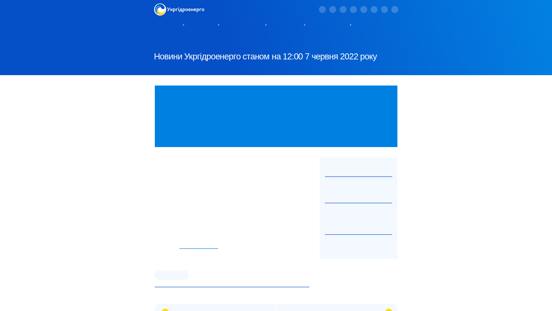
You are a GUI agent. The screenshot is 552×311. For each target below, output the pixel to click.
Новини (195, 39)
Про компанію (168, 24)
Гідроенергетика (171, 275)
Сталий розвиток (247, 24)
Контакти (372, 24)
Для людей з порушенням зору (260, 9)
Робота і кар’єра (333, 24)
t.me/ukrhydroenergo (198, 246)
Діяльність (206, 24)
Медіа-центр (290, 24)
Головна (159, 39)
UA (304, 10)
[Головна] (179, 6)
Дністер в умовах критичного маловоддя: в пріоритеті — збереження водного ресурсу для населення (357, 220)
